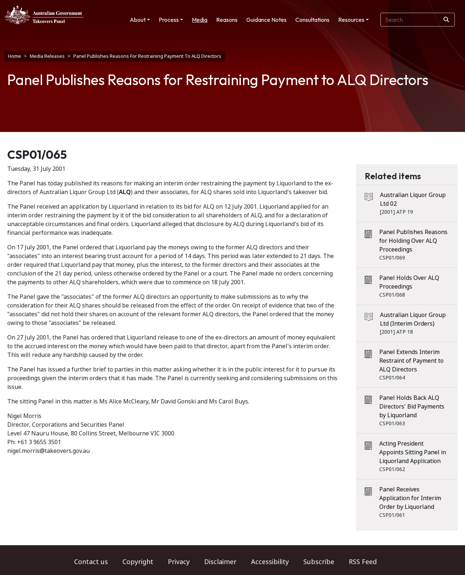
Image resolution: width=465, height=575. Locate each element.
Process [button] (169, 19)
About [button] (138, 19)
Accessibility (270, 562)
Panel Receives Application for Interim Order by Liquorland (410, 498)
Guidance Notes (266, 19)
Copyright (137, 562)
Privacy (179, 562)
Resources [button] (351, 19)
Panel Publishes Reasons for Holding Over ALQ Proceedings (413, 241)
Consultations (312, 19)
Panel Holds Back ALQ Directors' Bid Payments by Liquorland (411, 406)
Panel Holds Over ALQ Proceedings (409, 282)
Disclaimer (220, 562)
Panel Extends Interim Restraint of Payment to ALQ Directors (411, 361)
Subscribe (318, 562)
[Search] (446, 19)
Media (199, 19)
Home (14, 56)
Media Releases (47, 56)
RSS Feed (363, 562)
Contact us (91, 562)
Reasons (227, 19)
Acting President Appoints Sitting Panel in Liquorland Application (412, 452)
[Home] (44, 14)
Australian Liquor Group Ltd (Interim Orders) (413, 319)
